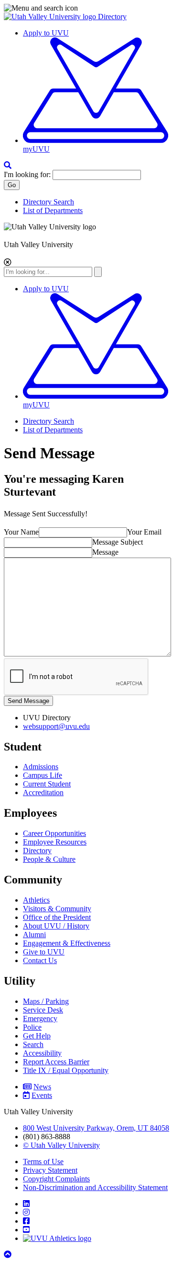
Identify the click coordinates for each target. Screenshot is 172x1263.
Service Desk (43, 1010)
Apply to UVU (46, 33)
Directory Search (48, 202)
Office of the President (57, 917)
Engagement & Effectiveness (66, 943)
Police (32, 1027)
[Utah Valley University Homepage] (51, 16)
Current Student (47, 784)
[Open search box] (7, 165)
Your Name (21, 532)
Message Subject (117, 542)
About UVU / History (56, 926)
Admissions (40, 767)
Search (33, 1044)
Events (42, 1095)
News (42, 1087)
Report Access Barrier (56, 1062)
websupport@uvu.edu (56, 726)
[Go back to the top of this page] (8, 1255)
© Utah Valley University (61, 1145)
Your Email (144, 532)
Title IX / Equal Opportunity (65, 1070)
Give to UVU (43, 952)
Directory (112, 16)
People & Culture (49, 859)
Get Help (37, 1036)
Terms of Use (43, 1161)
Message (105, 552)
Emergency (40, 1018)
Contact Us (40, 960)
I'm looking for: (27, 174)
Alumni (34, 934)
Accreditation (43, 792)
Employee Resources (54, 842)
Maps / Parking (46, 1001)
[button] (86, 8)
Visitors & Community (57, 909)
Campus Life (42, 775)
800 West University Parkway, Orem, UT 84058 (96, 1128)
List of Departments (53, 210)
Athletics (36, 900)
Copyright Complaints (56, 1179)
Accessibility (42, 1053)
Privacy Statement (50, 1170)
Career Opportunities (54, 833)
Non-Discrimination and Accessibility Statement (95, 1187)
